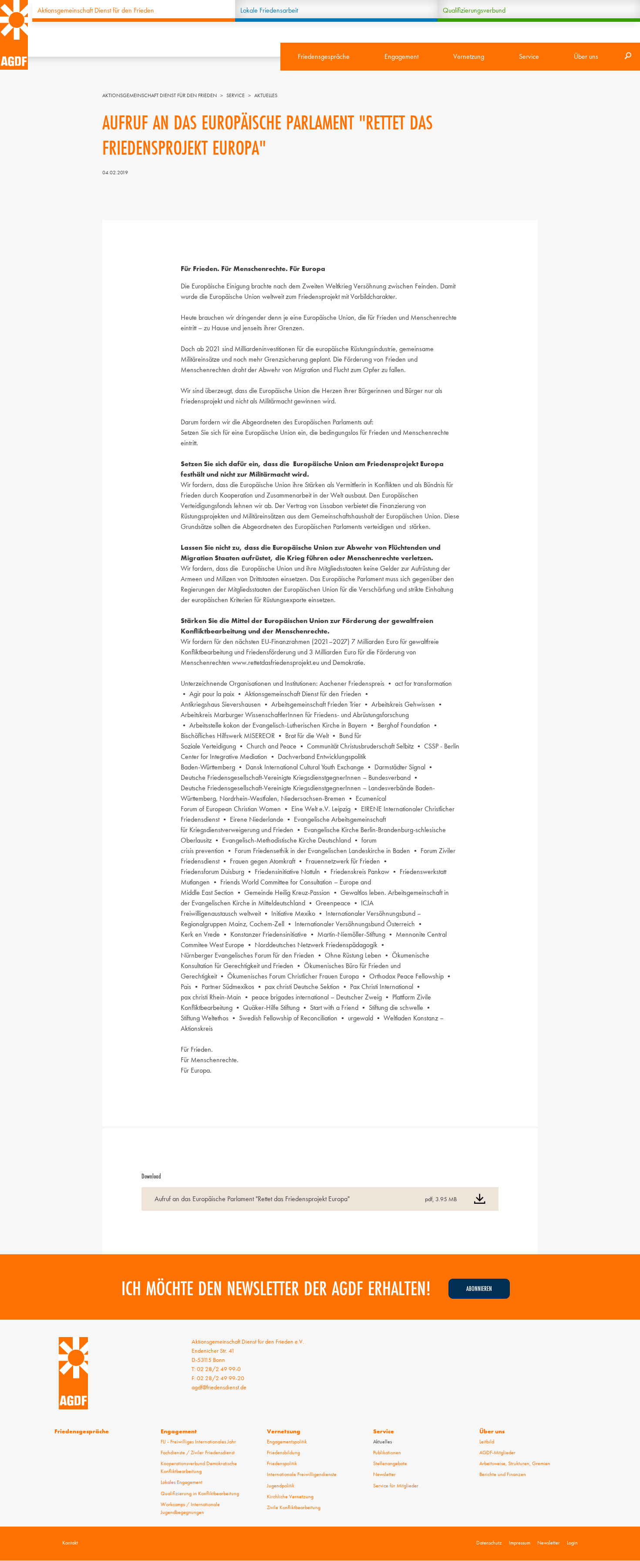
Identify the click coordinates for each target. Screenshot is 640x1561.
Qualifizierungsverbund (474, 10)
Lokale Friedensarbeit (269, 10)
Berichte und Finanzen (502, 1474)
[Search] (628, 57)
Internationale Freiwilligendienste (302, 1474)
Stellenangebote (390, 1463)
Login (572, 1542)
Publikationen (387, 1452)
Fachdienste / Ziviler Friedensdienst (198, 1452)
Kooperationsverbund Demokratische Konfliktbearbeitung (199, 1467)
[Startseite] (14, 35)
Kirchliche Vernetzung (290, 1496)
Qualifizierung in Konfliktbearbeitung (200, 1493)
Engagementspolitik (287, 1441)
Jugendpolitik (280, 1485)
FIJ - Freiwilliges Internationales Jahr (198, 1441)
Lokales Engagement (181, 1482)
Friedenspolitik (282, 1463)
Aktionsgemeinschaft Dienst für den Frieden (95, 10)
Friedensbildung (283, 1452)
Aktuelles (265, 95)
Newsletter (384, 1474)
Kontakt (70, 1542)
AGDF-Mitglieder (497, 1452)
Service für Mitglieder (395, 1485)
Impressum (519, 1542)
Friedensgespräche (324, 56)
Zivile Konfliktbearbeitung (293, 1507)
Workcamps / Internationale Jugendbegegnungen (190, 1508)
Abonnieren (479, 1288)
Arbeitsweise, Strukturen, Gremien (514, 1463)
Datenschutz (489, 1542)
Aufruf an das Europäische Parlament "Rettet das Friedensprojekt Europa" (252, 1198)
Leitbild (486, 1441)
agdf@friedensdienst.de (219, 1387)
